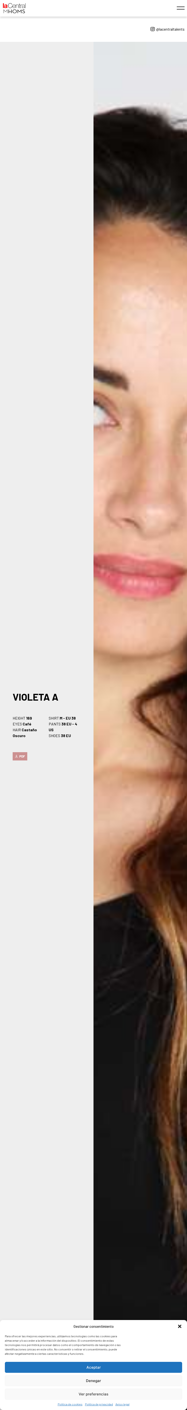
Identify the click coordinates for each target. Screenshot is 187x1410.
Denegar (93, 1380)
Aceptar (93, 1367)
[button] (179, 1326)
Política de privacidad (99, 1404)
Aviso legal (122, 1404)
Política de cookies (70, 1404)
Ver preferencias (93, 1394)
